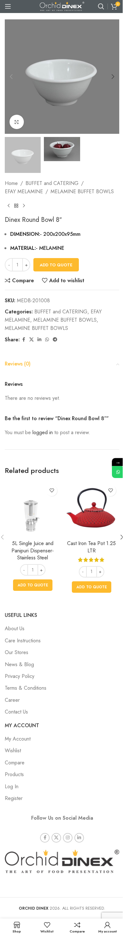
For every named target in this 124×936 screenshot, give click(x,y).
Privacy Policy (19, 676)
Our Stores (16, 652)
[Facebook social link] (23, 339)
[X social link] (31, 339)
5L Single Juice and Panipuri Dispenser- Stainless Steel (32, 550)
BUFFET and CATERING (52, 183)
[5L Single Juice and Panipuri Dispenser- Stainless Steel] (32, 509)
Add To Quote (56, 265)
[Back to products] (16, 206)
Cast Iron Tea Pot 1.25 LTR (91, 547)
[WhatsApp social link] (47, 339)
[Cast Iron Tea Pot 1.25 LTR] (91, 509)
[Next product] (24, 206)
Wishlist (13, 750)
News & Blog (19, 664)
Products (14, 774)
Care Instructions (23, 640)
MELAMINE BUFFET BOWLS (82, 191)
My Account (18, 738)
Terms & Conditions (25, 688)
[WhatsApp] (118, 472)
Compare (14, 762)
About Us (14, 628)
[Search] (101, 6)
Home (11, 183)
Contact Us (16, 711)
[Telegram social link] (55, 339)
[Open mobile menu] (8, 6)
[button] (11, 76)
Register (14, 798)
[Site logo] (62, 6)
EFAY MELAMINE (24, 191)
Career (12, 700)
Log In (11, 786)
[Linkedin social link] (39, 339)
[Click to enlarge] (17, 122)
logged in (42, 432)
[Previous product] (8, 206)
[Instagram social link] (67, 838)
